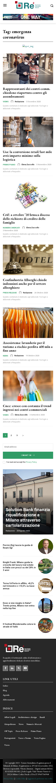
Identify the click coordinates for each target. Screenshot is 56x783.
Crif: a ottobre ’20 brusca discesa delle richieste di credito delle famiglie (26, 218)
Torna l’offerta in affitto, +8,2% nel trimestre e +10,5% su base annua (18, 586)
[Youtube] (25, 668)
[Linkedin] (12, 668)
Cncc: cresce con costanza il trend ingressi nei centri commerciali (27, 408)
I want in (26, 455)
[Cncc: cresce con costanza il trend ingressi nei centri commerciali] (28, 386)
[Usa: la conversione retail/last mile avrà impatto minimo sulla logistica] (28, 132)
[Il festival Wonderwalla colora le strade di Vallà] (45, 625)
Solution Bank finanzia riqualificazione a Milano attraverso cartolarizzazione (28, 517)
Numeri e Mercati (11, 228)
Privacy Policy (31, 462)
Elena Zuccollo (28, 164)
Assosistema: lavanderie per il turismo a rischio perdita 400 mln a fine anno (28, 346)
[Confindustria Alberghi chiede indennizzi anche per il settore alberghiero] (28, 260)
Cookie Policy (20, 778)
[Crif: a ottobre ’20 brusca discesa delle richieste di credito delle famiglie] (28, 195)
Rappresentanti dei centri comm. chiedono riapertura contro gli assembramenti (26, 92)
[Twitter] (18, 668)
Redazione (19, 101)
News (5, 356)
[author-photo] (12, 101)
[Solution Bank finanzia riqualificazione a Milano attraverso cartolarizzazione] (28, 501)
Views (5, 101)
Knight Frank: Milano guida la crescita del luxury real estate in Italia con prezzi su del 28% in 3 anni (19, 566)
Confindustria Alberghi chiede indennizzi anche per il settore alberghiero (25, 284)
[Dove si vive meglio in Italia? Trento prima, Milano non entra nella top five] (45, 605)
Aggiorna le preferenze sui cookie (39, 778)
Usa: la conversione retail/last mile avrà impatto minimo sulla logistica (27, 155)
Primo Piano (9, 165)
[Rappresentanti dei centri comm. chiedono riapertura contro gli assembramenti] (28, 69)
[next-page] (23, 435)
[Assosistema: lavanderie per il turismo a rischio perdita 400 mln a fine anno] (28, 323)
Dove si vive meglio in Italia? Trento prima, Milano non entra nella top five (18, 606)
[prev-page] (43, 474)
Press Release (10, 293)
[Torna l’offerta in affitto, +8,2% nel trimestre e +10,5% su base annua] (45, 585)
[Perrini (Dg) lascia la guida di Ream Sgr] (45, 546)
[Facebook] (5, 668)
